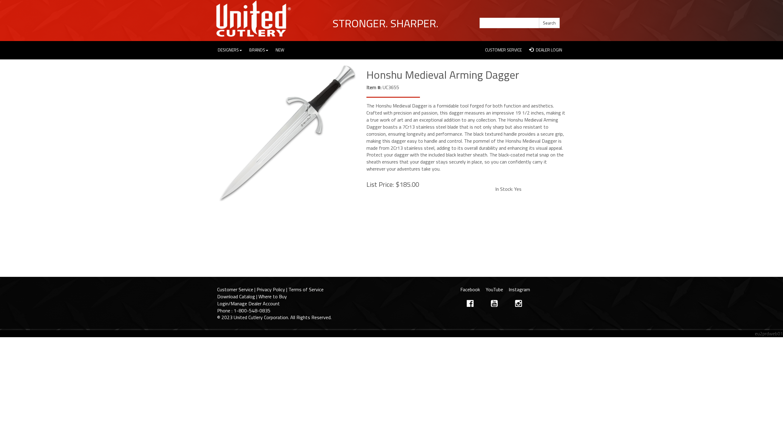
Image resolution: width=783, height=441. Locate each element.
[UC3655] (287, 133)
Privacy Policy (271, 289)
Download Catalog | (237, 296)
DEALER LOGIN (548, 50)
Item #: (373, 87)
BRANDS (257, 50)
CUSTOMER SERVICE (503, 50)
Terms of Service (306, 289)
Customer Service (235, 289)
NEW (280, 50)
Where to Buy (272, 296)
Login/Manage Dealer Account (248, 303)
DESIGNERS (228, 50)
